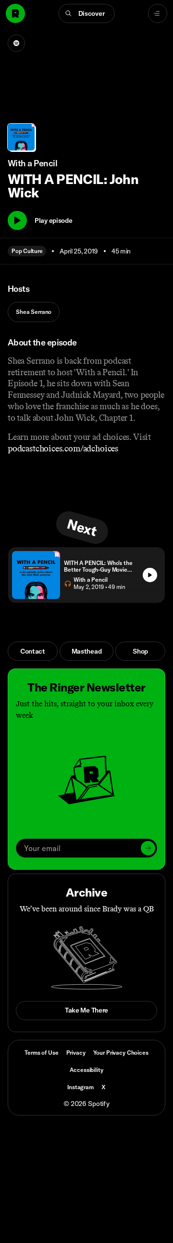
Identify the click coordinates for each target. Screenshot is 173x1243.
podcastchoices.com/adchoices (63, 448)
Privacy (76, 1052)
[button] (87, 13)
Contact (32, 651)
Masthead (87, 651)
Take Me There (86, 1010)
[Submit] (148, 848)
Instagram (80, 1087)
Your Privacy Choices (120, 1052)
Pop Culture (27, 250)
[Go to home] (15, 13)
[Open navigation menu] (157, 13)
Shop (140, 651)
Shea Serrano (33, 311)
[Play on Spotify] (16, 43)
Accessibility (86, 1069)
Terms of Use (41, 1052)
